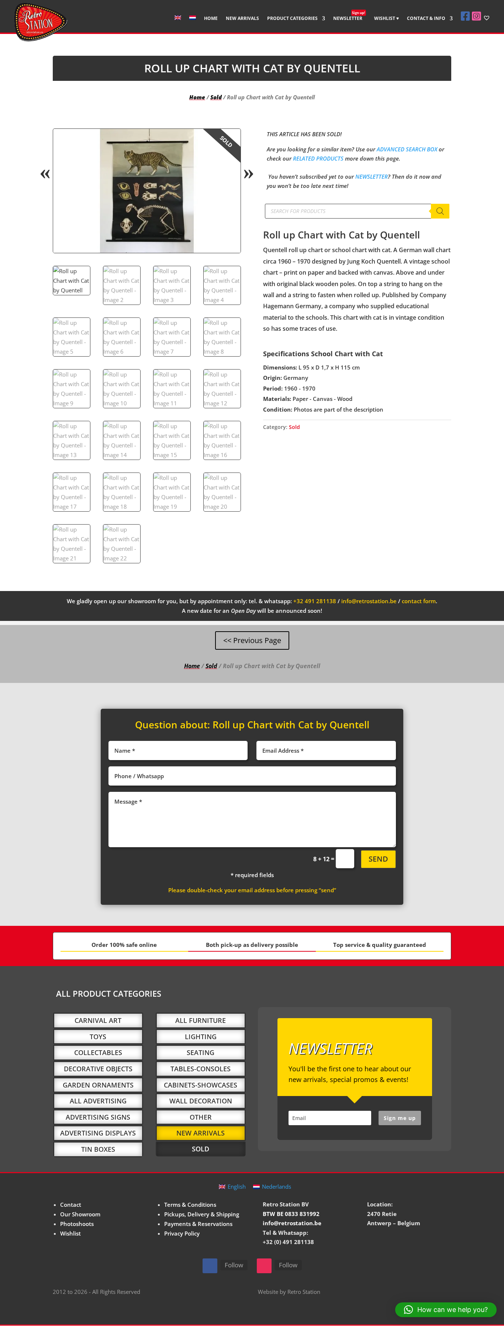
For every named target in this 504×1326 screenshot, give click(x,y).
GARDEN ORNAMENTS (98, 1085)
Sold (216, 97)
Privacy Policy (182, 1233)
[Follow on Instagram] (264, 1265)
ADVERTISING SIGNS (98, 1117)
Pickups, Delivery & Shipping (201, 1214)
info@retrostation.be (369, 601)
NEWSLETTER (349, 18)
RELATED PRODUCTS (318, 158)
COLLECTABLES (98, 1052)
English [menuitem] (237, 1186)
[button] (228, 140)
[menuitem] (178, 24)
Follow (234, 1265)
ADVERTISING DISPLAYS (98, 1133)
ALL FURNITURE (200, 1020)
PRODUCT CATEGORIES (292, 18)
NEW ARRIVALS (242, 18)
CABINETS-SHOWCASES (200, 1085)
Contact (70, 1204)
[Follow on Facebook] (210, 1265)
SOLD (200, 1148)
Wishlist (70, 1233)
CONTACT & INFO (426, 18)
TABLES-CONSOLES (200, 1068)
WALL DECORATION (200, 1100)
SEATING (200, 1052)
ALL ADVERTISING (98, 1100)
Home (197, 97)
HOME (211, 18)
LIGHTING (201, 1036)
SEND (378, 859)
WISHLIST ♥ (386, 18)
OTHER (201, 1117)
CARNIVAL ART (98, 1020)
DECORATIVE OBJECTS (98, 1068)
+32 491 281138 (314, 601)
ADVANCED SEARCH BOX (407, 149)
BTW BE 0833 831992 (291, 1213)
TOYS (98, 1036)
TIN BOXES (98, 1149)
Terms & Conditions (190, 1204)
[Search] (440, 211)
